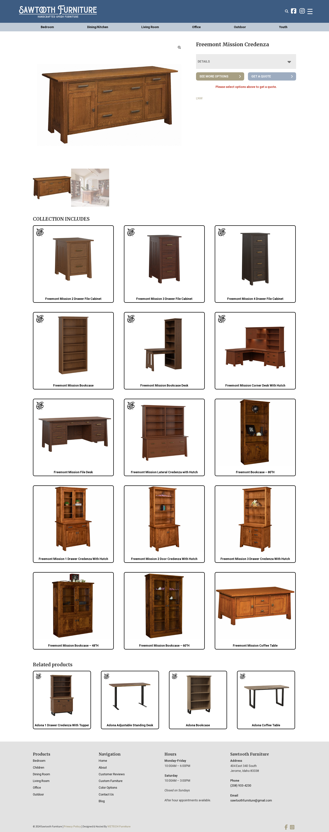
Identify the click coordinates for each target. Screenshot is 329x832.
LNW (199, 98)
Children (38, 767)
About (103, 767)
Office (196, 27)
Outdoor (240, 27)
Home (103, 760)
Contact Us (106, 794)
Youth (283, 27)
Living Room (150, 27)
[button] (179, 47)
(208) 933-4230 (240, 785)
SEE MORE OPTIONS (213, 76)
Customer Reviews (112, 774)
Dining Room (41, 774)
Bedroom (47, 27)
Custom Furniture (111, 781)
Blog (102, 801)
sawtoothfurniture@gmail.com (251, 800)
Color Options (108, 787)
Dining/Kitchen (97, 27)
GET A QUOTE (261, 76)
